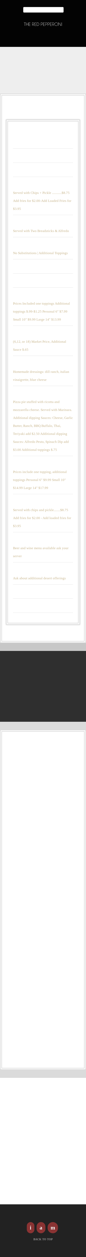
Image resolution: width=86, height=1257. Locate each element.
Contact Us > (43, 691)
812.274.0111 (43, 39)
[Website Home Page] (43, 25)
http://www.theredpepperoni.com (35, 1190)
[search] (61, 10)
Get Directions (19, 1199)
